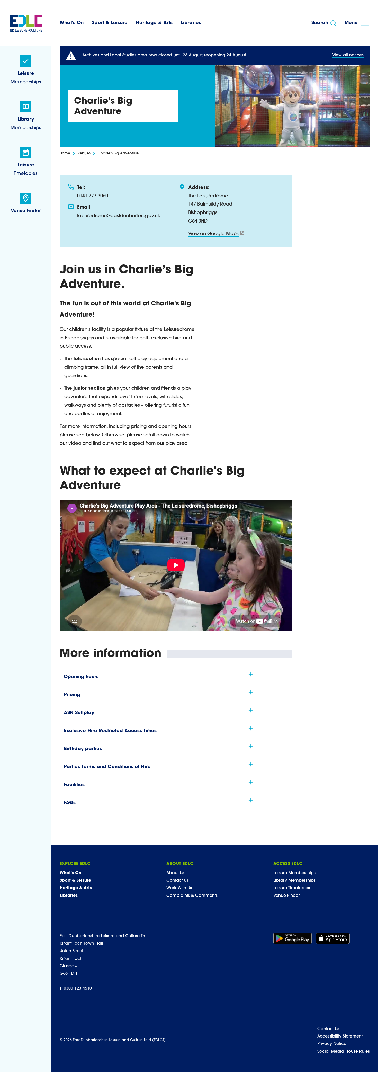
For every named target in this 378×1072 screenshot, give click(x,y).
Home (65, 153)
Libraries (191, 23)
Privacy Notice (331, 1044)
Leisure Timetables (291, 888)
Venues (84, 153)
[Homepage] (26, 23)
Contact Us (177, 881)
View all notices (348, 55)
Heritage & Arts (154, 23)
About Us (175, 873)
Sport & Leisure (110, 23)
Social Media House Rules (343, 1052)
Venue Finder (286, 896)
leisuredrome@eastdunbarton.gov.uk (118, 216)
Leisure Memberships (294, 873)
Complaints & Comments (192, 896)
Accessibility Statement (340, 1036)
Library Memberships (294, 881)
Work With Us (179, 888)
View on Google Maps (213, 234)
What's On (72, 23)
